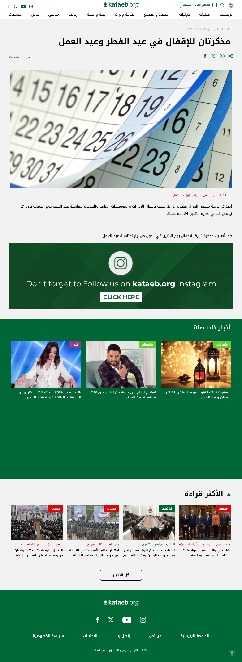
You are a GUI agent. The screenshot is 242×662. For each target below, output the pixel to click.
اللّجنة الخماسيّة (188, 544)
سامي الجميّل (54, 544)
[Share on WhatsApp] (222, 57)
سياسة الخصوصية (48, 636)
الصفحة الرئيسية (194, 636)
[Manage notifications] (232, 653)
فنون (74, 344)
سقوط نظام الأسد (30, 544)
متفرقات (222, 344)
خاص (35, 14)
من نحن (155, 636)
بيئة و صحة (96, 14)
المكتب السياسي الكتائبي (158, 544)
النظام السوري (96, 544)
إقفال (175, 195)
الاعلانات (90, 636)
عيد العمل (209, 195)
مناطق (53, 14)
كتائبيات (15, 14)
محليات (204, 14)
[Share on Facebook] (205, 57)
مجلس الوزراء (191, 195)
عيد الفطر (225, 195)
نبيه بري (207, 544)
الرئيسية (226, 14)
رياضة (73, 14)
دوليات (184, 14)
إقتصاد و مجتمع (157, 14)
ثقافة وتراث (124, 14)
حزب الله (114, 544)
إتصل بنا (123, 636)
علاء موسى (223, 544)
